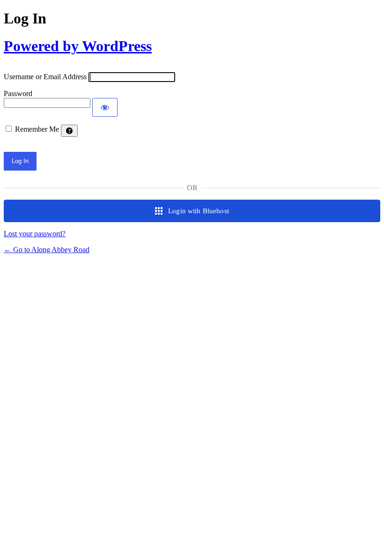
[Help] (69, 131)
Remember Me (37, 129)
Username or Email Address (45, 77)
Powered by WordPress (78, 45)
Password (18, 93)
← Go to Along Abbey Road (46, 250)
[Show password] (105, 107)
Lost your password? (35, 234)
